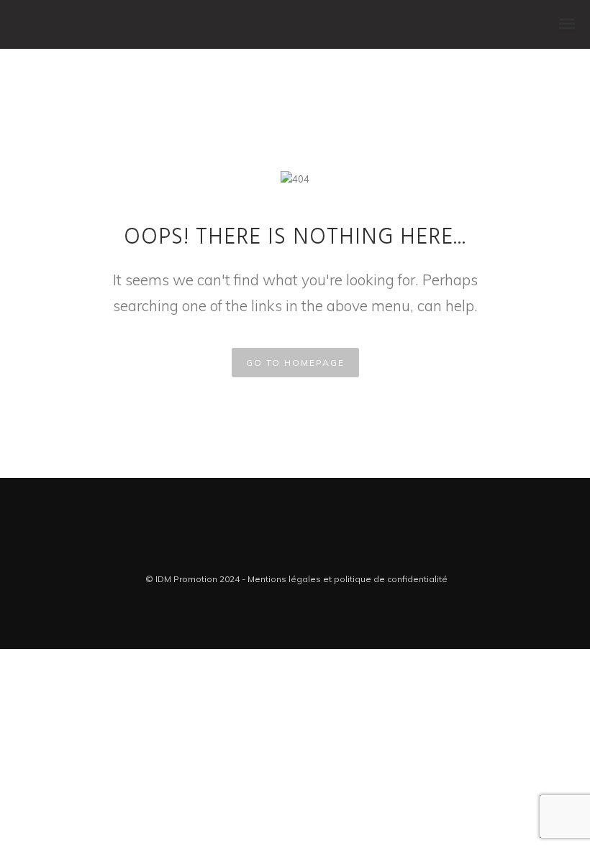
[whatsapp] (327, 553)
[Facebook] (262, 553)
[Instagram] (306, 553)
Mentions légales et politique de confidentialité (348, 578)
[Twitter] (284, 553)
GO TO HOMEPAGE (295, 362)
